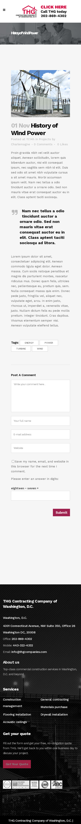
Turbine (21, 348)
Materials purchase (53, 707)
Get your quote (17, 764)
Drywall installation (54, 714)
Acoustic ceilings (15, 722)
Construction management (12, 703)
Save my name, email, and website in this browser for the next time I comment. (40, 466)
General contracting (54, 699)
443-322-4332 (23, 645)
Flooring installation (17, 714)
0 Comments (43, 144)
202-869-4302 (22, 639)
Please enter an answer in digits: (35, 479)
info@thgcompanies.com (29, 652)
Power (49, 342)
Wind (40, 348)
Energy (29, 342)
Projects (45, 139)
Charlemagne (20, 144)
